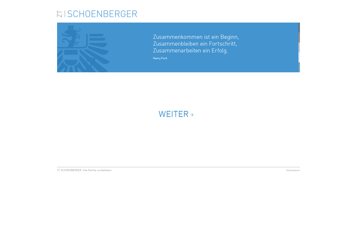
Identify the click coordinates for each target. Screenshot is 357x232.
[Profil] (178, 71)
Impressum (293, 170)
